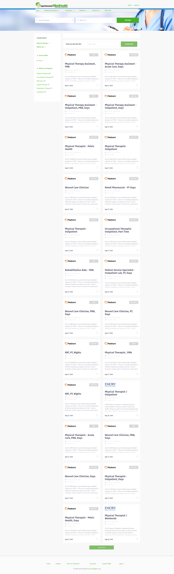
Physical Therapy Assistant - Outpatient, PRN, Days (81, 106)
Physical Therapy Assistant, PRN (80, 65)
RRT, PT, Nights (73, 352)
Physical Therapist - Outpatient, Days (116, 478)
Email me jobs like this (73, 44)
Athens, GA (40, 47)
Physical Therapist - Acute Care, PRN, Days (79, 436)
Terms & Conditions (73, 564)
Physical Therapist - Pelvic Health (79, 148)
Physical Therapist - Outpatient (76, 230)
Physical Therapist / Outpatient (116, 393)
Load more (101, 547)
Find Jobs (128, 20)
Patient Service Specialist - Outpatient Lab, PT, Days (120, 271)
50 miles (40, 60)
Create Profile (106, 564)
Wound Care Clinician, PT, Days (119, 313)
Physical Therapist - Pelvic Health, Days (79, 519)
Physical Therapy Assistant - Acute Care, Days (120, 65)
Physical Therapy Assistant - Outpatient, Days (120, 106)
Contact (58, 564)
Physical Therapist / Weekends (116, 517)
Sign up (136, 5)
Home (48, 564)
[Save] (95, 85)
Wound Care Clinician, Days (80, 476)
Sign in (130, 5)
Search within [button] (43, 55)
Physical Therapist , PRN (118, 352)
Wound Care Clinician (77, 187)
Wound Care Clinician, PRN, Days (80, 313)
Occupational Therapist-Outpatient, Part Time (118, 230)
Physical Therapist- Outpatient (115, 148)
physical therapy (42, 43)
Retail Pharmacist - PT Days (120, 187)
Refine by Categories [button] (46, 68)
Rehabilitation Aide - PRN (79, 270)
